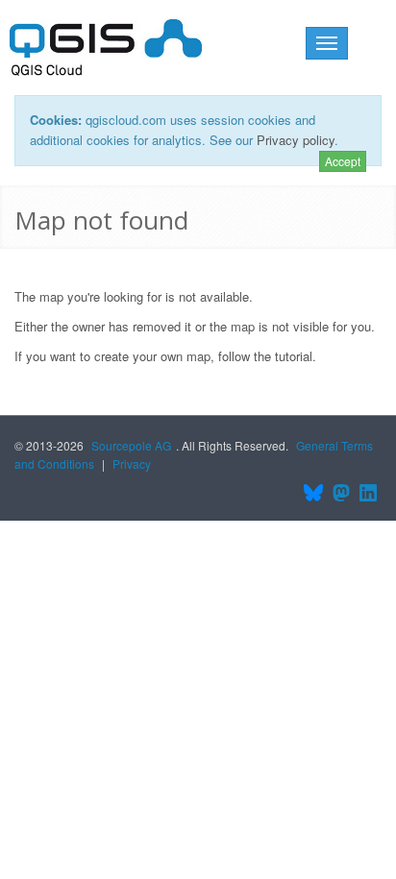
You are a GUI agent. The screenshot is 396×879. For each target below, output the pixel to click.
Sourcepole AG (131, 445)
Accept (342, 161)
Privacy (131, 463)
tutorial (293, 356)
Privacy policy (295, 140)
